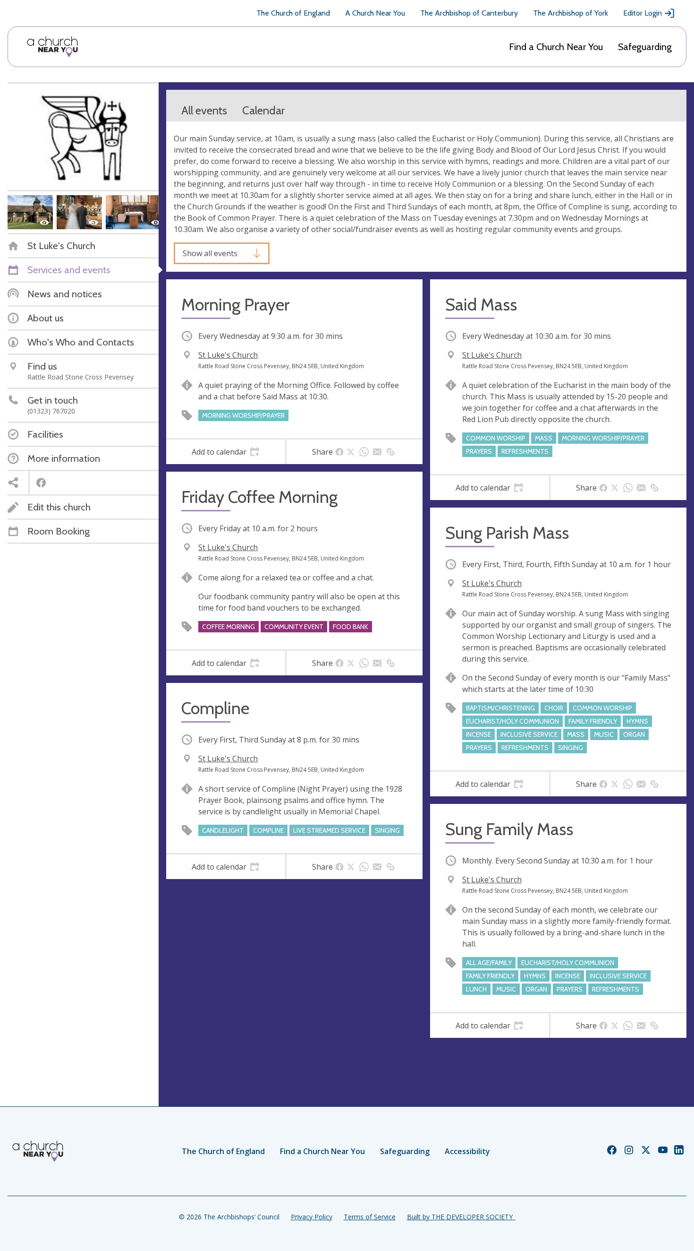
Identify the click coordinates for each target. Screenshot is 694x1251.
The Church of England (293, 13)
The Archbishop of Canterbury (469, 13)
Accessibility (467, 1151)
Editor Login (642, 13)
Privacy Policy (311, 1216)
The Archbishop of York (570, 13)
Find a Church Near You (556, 46)
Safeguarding (645, 46)
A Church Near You (375, 13)
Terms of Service (370, 1216)
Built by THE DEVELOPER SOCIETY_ (461, 1216)
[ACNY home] (52, 47)
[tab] (225, 452)
